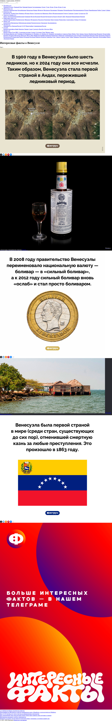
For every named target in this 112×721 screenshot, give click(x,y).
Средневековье (36, 7)
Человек (38, 34)
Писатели (41, 19)
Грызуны (6, 10)
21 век (64, 7)
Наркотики (54, 35)
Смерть (58, 37)
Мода (50, 13)
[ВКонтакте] (11, 155)
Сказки (76, 13)
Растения (32, 37)
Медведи (40, 10)
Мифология (37, 35)
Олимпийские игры (71, 35)
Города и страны (10, 15)
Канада (55, 16)
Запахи (86, 34)
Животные (8, 8)
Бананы (6, 29)
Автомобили (58, 34)
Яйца (51, 29)
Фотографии (102, 37)
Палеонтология (36, 23)
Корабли (6, 35)
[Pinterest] (8, 155)
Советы (63, 37)
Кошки (35, 10)
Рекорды (38, 37)
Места (28, 35)
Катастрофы (106, 34)
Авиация (51, 34)
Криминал (29, 34)
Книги (32, 13)
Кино (17, 13)
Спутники (39, 32)
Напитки (21, 29)
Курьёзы (11, 35)
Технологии (82, 37)
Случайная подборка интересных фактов (12, 710)
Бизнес (45, 34)
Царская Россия (16, 26)
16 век (43, 7)
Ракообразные (93, 10)
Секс (54, 37)
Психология (7, 37)
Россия (7, 24)
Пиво (96, 35)
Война (74, 34)
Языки (12, 38)
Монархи (27, 19)
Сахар (30, 29)
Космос (7, 31)
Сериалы (71, 13)
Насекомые (53, 10)
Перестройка (29, 26)
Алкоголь (65, 34)
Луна (13, 32)
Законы (81, 34)
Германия (27, 16)
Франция (68, 16)
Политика (102, 35)
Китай (60, 16)
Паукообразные (68, 10)
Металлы (23, 35)
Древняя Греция (27, 7)
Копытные (30, 10)
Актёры (6, 19)
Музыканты (34, 19)
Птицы (86, 10)
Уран (43, 32)
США (63, 16)
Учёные (76, 19)
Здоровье (21, 34)
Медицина (17, 35)
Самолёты (49, 37)
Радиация (26, 37)
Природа (107, 35)
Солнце (33, 32)
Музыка (27, 13)
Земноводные (13, 10)
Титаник (89, 37)
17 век (47, 7)
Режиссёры (62, 19)
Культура (8, 12)
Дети (77, 34)
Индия (33, 16)
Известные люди (10, 18)
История (7, 5)
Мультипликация (58, 13)
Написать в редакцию (20, 720)
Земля (10, 32)
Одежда (65, 13)
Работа (21, 37)
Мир (32, 35)
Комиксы (22, 13)
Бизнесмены (12, 19)
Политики (47, 19)
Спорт (67, 37)
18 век (51, 7)
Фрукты (46, 29)
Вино (70, 34)
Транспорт (95, 37)
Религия (43, 37)
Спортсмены (70, 19)
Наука (7, 21)
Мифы (43, 35)
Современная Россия (40, 26)
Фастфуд (41, 29)
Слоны (103, 10)
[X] (1, 155)
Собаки (108, 10)
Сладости (35, 29)
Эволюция (44, 23)
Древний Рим (18, 7)
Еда (6, 27)
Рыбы (99, 10)
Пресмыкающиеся (78, 10)
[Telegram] (3, 155)
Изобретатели (20, 19)
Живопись (45, 13)
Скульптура (81, 13)
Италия (43, 16)
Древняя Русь (8, 26)
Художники (82, 19)
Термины (76, 37)
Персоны (92, 35)
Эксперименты (52, 23)
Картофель (11, 29)
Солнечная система (24, 32)
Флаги (5, 16)
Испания (37, 16)
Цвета (108, 37)
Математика (14, 23)
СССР (23, 26)
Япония (82, 16)
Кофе (16, 29)
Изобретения (92, 34)
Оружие (79, 35)
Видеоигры (7, 13)
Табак (71, 37)
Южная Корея (76, 16)
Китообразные (22, 10)
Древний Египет (8, 7)
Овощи (26, 29)
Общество (61, 35)
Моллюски (46, 10)
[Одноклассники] (6, 155)
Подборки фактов (10, 34)
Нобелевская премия (25, 23)
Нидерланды (49, 16)
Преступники (55, 19)
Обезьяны (60, 10)
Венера (6, 32)
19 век (56, 7)
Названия (48, 35)
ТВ (87, 13)
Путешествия (15, 37)
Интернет (100, 34)
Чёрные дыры (50, 32)
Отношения (85, 35)
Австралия (11, 16)
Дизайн (13, 13)
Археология (7, 23)
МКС (17, 32)
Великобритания (19, 16)
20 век (60, 7)
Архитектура (38, 13)
